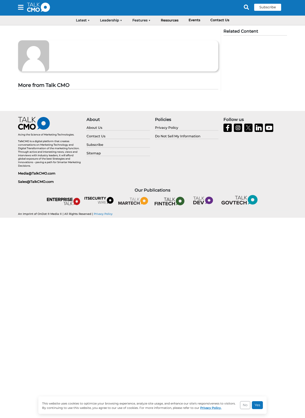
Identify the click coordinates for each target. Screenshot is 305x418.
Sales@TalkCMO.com (36, 182)
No (245, 405)
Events (194, 20)
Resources (169, 20)
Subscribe (267, 7)
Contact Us (219, 20)
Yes (257, 405)
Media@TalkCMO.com (36, 173)
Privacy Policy (103, 213)
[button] (270, 7)
